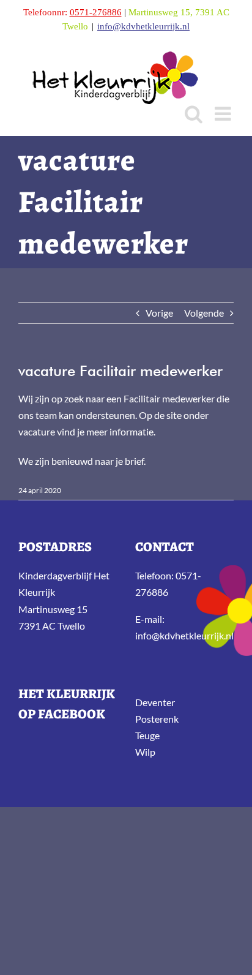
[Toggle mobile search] (193, 113)
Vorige (159, 312)
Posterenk (157, 719)
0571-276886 (96, 12)
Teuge (147, 735)
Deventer (155, 702)
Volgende (204, 312)
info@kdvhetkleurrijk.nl (143, 26)
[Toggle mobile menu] (224, 113)
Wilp (145, 752)
